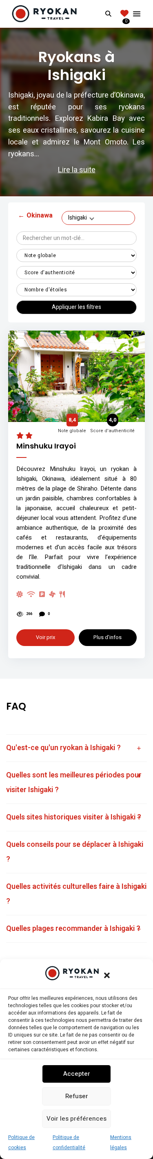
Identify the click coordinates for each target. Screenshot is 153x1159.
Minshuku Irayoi (46, 446)
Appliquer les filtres (76, 307)
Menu (137, 14)
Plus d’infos (107, 637)
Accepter (76, 1073)
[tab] (76, 748)
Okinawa (35, 215)
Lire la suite (76, 169)
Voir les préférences (76, 1118)
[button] (107, 975)
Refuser (76, 1096)
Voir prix (45, 637)
